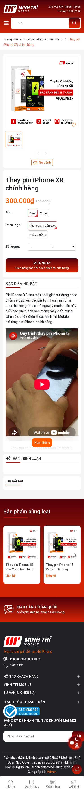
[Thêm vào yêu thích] (73, 124)
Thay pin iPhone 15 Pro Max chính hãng (20, 567)
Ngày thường (37, 234)
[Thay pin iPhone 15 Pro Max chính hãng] (22, 544)
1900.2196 (74, 11)
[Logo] (21, 9)
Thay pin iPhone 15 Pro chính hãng (59, 567)
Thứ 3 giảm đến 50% (42, 225)
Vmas (43, 213)
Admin (51, 772)
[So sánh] (77, 769)
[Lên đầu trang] (77, 758)
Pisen (32, 213)
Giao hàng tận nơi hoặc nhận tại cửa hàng (42, 265)
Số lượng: (13, 246)
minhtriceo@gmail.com (25, 658)
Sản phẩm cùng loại (26, 511)
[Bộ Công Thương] (21, 710)
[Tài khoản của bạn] (6, 22)
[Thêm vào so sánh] (42, 162)
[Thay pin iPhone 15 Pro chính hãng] (62, 544)
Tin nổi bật (15, 481)
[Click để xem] (42, 93)
